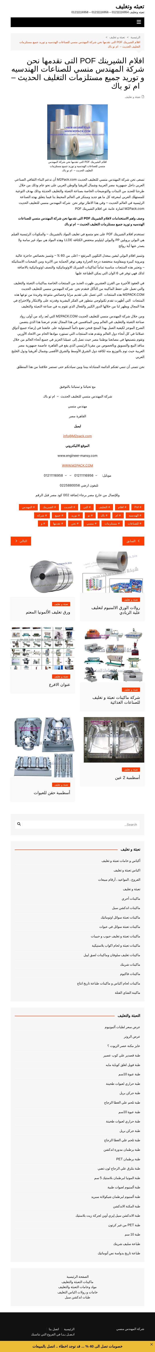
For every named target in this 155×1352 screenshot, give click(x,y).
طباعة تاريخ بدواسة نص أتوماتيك (119, 1253)
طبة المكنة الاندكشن (126, 1206)
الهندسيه (134, 515)
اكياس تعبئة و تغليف (127, 870)
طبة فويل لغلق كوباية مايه (123, 1065)
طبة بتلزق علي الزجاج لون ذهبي (119, 1168)
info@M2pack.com (77, 436)
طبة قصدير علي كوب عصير (121, 1055)
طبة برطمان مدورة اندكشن (122, 1149)
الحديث (68, 507)
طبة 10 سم (132, 1234)
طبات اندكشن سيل (77, 1297)
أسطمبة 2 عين (127, 777)
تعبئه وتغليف (130, 6)
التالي (23, 541)
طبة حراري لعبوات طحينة (123, 1083)
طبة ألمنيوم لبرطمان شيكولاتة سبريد (115, 1196)
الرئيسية (69, 1329)
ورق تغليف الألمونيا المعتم (48, 612)
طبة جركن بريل (129, 1093)
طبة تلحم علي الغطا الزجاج (122, 1102)
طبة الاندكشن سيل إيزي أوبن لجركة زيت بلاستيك (107, 1215)
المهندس (27, 507)
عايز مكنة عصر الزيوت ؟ (123, 1046)
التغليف (103, 507)
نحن (73, 523)
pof (136, 507)
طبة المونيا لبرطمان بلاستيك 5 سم (117, 1178)
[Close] (151, 1344)
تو (89, 515)
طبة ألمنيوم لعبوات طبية (124, 1187)
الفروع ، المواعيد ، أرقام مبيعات (119, 879)
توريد (74, 515)
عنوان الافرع (59, 684)
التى (85, 507)
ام (116, 515)
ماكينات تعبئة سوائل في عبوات (119, 926)
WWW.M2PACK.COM (77, 465)
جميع (58, 515)
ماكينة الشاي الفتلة (127, 992)
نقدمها (56, 523)
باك (103, 515)
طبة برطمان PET (128, 1159)
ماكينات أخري (131, 898)
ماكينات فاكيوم (130, 974)
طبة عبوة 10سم (129, 1074)
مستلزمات (111, 523)
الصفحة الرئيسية (78, 1276)
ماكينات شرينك (130, 964)
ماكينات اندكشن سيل (126, 908)
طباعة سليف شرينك (126, 1244)
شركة (40, 515)
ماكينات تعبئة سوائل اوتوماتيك (120, 917)
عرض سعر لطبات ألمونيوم (122, 1027)
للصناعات (133, 523)
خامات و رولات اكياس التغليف (78, 1292)
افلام (121, 507)
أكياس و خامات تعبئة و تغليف (121, 860)
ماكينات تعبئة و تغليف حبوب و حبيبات (115, 936)
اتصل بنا (54, 1329)
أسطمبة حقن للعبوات (52, 792)
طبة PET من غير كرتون (124, 1225)
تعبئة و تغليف (132, 97)
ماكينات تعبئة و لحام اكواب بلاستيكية (116, 945)
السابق (131, 541)
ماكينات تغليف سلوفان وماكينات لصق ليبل (112, 955)
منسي (90, 523)
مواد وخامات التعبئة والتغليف (77, 1287)
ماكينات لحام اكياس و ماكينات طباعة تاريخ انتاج (108, 983)
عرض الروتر (132, 1036)
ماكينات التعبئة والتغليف (77, 1282)
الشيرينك (48, 507)
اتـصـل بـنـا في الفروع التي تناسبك (52, 1334)
